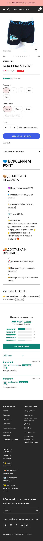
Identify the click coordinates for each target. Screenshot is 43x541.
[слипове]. (19, 299)
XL (21, 90)
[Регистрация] (37, 510)
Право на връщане (10, 439)
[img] (8, 362)
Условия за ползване (7, 433)
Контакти (6, 415)
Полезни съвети (30, 432)
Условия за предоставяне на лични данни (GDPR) (30, 419)
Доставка (6, 423)
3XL (6, 97)
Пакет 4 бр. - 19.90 (12, 116)
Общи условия (29, 411)
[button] (8, 78)
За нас (5, 411)
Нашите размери (9, 428)
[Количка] (39, 9)
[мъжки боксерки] (32, 296)
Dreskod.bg (8, 61)
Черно (7, 109)
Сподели (6, 142)
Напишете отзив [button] (21, 346)
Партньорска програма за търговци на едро (31, 439)
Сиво (28, 109)
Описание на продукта (13, 152)
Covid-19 (27, 428)
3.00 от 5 (27, 321)
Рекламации (7, 419)
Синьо (18, 109)
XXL (29, 90)
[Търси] (8, 9)
